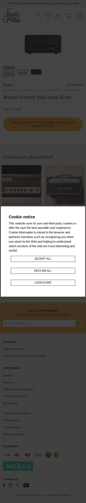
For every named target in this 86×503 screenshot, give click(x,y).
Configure (43, 282)
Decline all (43, 270)
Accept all (43, 258)
